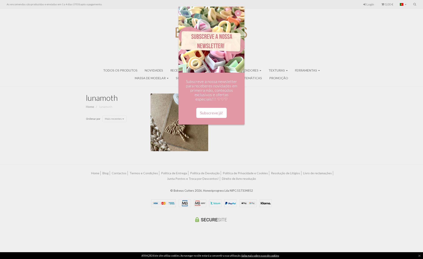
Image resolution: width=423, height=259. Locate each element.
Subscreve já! (211, 112)
